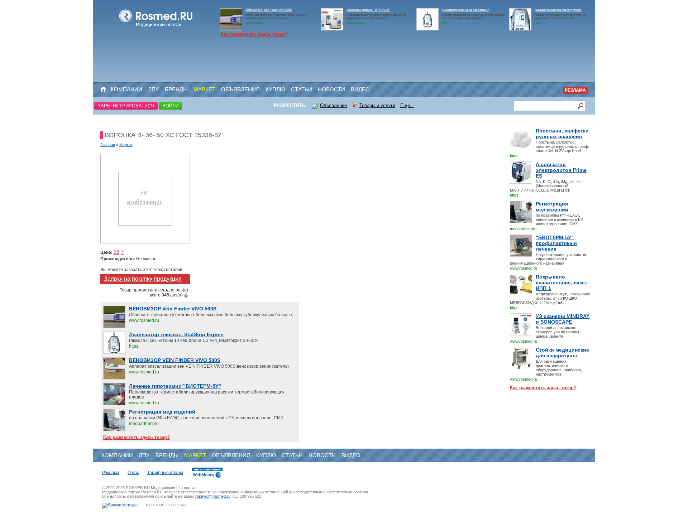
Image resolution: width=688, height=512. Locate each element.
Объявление (333, 105)
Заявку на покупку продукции (143, 279)
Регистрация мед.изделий (552, 206)
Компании (126, 89)
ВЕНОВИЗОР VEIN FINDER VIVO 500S (174, 360)
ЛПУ (153, 89)
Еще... (407, 105)
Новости (331, 89)
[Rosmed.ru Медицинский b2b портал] (156, 27)
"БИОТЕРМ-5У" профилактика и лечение (556, 243)
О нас (133, 472)
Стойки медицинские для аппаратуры (562, 352)
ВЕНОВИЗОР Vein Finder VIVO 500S (268, 9)
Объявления (240, 89)
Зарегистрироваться (126, 105)
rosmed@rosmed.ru (212, 496)
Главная (107, 145)
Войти (170, 105)
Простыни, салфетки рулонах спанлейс (562, 133)
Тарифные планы (165, 472)
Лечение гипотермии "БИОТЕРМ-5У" (175, 386)
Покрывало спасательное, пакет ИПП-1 (561, 282)
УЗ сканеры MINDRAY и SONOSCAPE (562, 319)
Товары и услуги (377, 105)
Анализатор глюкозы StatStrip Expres (176, 334)
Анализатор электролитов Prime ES (561, 170)
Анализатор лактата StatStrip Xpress (558, 9)
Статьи (301, 89)
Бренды (176, 89)
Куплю (275, 89)
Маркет (204, 89)
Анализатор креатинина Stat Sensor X (465, 9)
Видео (360, 89)
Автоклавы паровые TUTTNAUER (369, 9)
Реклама (575, 90)
